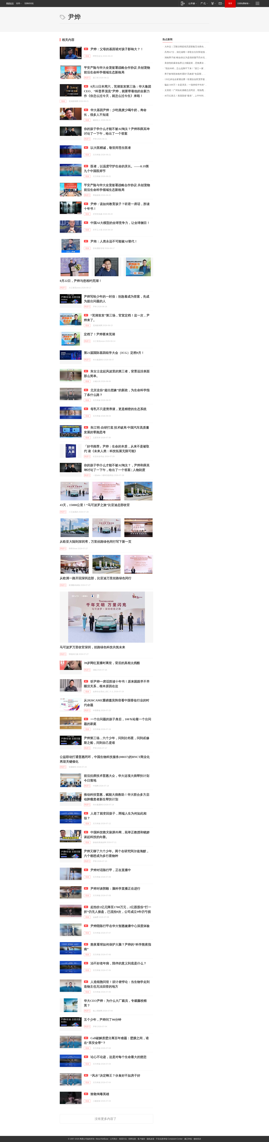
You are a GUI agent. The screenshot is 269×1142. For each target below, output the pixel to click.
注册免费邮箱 (242, 3)
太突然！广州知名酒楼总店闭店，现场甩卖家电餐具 (187, 90)
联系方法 (123, 1139)
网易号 (87, 78)
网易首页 (10, 3)
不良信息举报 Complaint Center (169, 1139)
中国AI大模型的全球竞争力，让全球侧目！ (120, 223)
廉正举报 (188, 1139)
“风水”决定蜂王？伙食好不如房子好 (115, 1075)
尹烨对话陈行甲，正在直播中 (110, 870)
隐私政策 (150, 1139)
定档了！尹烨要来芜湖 (99, 334)
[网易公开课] (192, 3)
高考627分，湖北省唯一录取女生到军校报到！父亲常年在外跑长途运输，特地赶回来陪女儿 (187, 52)
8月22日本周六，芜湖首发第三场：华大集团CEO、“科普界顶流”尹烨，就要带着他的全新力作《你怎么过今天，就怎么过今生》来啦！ (117, 91)
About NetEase (102, 1139)
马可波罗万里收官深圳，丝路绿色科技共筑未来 (92, 647)
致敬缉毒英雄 (99, 1094)
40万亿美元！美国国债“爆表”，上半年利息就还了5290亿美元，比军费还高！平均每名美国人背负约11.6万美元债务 (187, 96)
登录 (230, 3)
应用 (18, 3)
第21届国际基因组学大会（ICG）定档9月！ (114, 352)
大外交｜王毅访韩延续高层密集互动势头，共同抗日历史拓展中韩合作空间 (187, 46)
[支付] (213, 3)
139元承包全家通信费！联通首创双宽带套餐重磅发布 (187, 79)
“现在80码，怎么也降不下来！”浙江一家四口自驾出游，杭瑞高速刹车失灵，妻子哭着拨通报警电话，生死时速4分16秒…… (187, 68)
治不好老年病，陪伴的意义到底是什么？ (118, 963)
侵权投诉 (197, 1139)
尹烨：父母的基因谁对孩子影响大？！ (116, 49)
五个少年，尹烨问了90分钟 (102, 1019)
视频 (87, 56)
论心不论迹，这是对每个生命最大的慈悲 (118, 1057)
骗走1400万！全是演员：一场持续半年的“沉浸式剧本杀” (187, 85)
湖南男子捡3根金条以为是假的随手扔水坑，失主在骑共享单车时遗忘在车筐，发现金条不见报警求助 (187, 57)
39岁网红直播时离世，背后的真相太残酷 (112, 663)
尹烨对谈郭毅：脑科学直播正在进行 (115, 888)
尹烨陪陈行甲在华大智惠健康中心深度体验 (120, 926)
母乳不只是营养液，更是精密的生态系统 (118, 409)
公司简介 (114, 1139)
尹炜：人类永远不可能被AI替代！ (113, 241)
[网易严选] (203, 3)
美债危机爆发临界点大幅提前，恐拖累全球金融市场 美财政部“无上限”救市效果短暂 (187, 63)
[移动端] (183, 3)
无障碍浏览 (29, 3)
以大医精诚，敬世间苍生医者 (110, 147)
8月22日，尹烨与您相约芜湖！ (81, 280)
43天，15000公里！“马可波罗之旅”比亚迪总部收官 (95, 505)
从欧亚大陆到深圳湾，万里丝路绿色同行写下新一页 (95, 541)
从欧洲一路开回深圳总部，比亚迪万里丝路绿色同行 (95, 578)
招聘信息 (132, 1139)
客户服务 (141, 1139)
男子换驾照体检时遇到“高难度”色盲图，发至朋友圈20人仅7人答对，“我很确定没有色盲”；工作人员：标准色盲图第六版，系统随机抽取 (187, 74)
